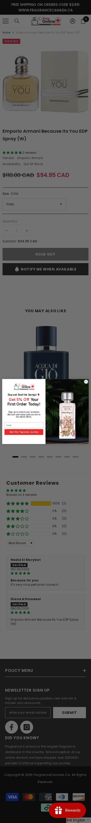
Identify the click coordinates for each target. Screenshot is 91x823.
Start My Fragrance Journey (23, 432)
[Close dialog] (86, 382)
